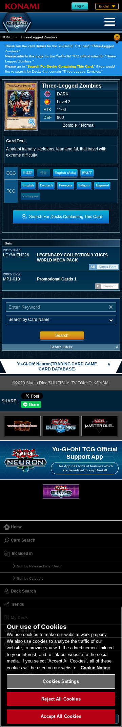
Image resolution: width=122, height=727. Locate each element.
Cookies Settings (61, 681)
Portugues (30, 196)
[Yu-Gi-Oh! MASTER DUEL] (99, 426)
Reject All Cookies (60, 699)
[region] (61, 666)
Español (102, 185)
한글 (43, 173)
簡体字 (87, 173)
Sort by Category (30, 578)
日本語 (27, 173)
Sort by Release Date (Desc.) (39, 566)
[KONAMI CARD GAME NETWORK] (61, 491)
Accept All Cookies (61, 716)
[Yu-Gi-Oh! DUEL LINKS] (61, 426)
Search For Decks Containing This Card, (60, 66)
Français (65, 185)
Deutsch (46, 185)
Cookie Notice (95, 667)
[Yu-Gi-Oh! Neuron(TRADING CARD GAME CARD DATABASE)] (17, 22)
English (28, 185)
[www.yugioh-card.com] (22, 426)
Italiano (84, 185)
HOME (7, 37)
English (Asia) (65, 173)
